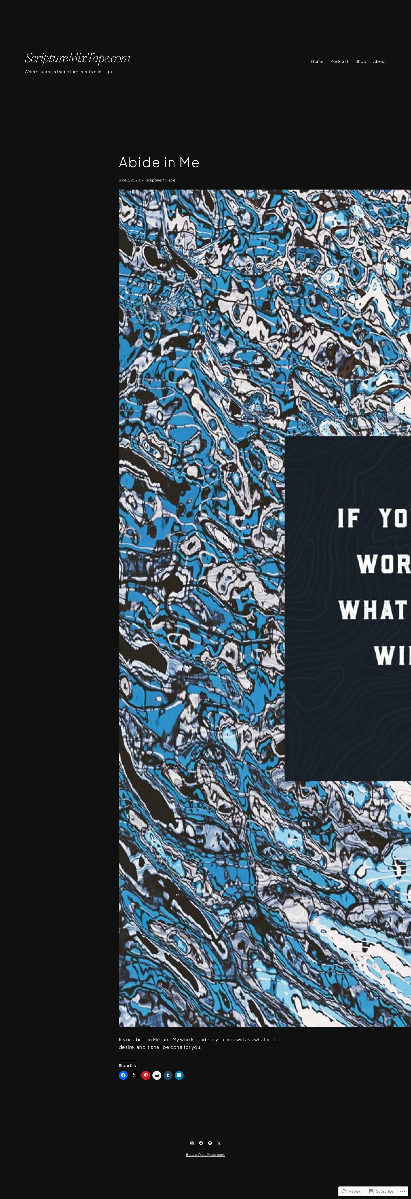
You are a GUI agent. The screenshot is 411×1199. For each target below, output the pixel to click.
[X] (219, 1143)
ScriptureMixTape (160, 180)
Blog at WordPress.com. (205, 1154)
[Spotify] (210, 1143)
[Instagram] (192, 1143)
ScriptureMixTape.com (77, 57)
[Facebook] (201, 1143)
